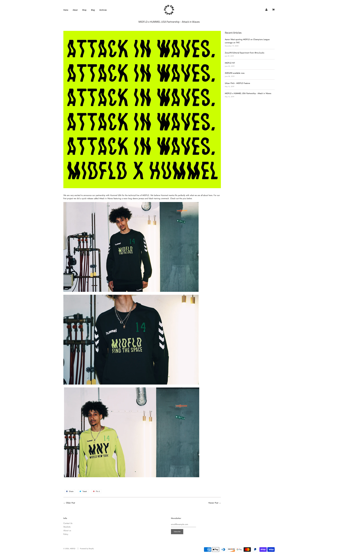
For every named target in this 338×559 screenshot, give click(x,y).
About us (67, 530)
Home (65, 9)
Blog (93, 9)
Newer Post (213, 502)
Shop (84, 9)
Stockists (67, 526)
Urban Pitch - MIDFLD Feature (237, 83)
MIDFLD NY (230, 62)
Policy (65, 534)
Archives (103, 9)
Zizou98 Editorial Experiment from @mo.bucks (244, 52)
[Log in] (266, 9)
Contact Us (67, 523)
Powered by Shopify (87, 548)
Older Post (70, 502)
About (75, 9)
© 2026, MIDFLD (69, 548)
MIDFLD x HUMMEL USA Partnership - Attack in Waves (248, 93)
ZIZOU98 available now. (235, 73)
